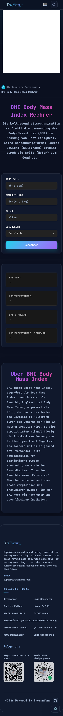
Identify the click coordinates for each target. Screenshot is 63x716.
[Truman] (14, 4)
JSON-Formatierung (15, 627)
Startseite (13, 87)
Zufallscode (41, 613)
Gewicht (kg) (14, 195)
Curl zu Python (13, 606)
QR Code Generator (45, 627)
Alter (9, 210)
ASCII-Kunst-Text (14, 613)
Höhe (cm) (12, 179)
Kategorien (10, 599)
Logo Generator (43, 599)
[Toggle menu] (45, 4)
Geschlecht (13, 226)
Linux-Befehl (42, 606)
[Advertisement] (31, 41)
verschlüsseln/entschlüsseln (22, 620)
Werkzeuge (31, 87)
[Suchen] (54, 4)
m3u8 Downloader (14, 634)
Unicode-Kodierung (45, 620)
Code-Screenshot (44, 634)
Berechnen (31, 245)
